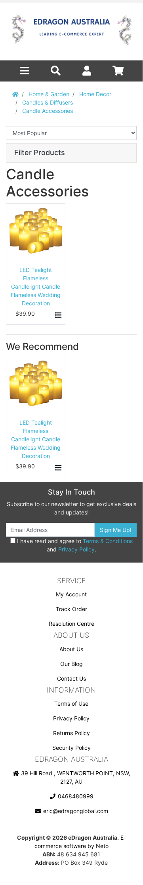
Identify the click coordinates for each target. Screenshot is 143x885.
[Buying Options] (56, 315)
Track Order (71, 609)
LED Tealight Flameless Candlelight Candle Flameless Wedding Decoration (36, 286)
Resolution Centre (71, 623)
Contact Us (71, 678)
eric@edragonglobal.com (75, 810)
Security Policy (71, 747)
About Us (71, 649)
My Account (71, 594)
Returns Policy (71, 733)
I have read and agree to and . (74, 545)
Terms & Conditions (108, 541)
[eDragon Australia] (71, 31)
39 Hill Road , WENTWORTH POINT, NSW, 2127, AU (74, 777)
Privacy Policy (76, 549)
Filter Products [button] (39, 152)
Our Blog (71, 663)
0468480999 (74, 796)
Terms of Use (71, 703)
